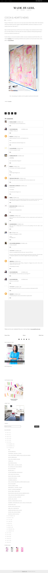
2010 (8, 534)
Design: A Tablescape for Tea (15, 500)
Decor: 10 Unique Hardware (14, 489)
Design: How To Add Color (14, 506)
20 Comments (9, 20)
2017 (8, 432)
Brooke (11, 166)
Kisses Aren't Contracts (15, 185)
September (10, 515)
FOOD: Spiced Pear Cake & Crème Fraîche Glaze (18, 481)
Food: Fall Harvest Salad (14, 459)
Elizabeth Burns (13, 224)
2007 (8, 540)
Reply (10, 125)
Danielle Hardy (13, 121)
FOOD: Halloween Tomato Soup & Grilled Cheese (19, 455)
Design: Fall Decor (12, 498)
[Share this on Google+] (12, 113)
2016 (8, 434)
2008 (8, 538)
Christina (12, 261)
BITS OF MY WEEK (12, 483)
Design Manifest (12, 451)
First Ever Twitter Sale (13, 474)
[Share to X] (9, 113)
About (6, 1)
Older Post (41, 335)
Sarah (11, 197)
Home (2, 1)
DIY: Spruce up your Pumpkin (15, 466)
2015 (8, 436)
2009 (8, 536)
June (9, 521)
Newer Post (7, 335)
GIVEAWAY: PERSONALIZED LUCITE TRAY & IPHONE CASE (20, 502)
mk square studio (13, 206)
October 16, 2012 (18, 250)
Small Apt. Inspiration (13, 508)
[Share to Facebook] (6, 113)
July (9, 519)
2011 (8, 532)
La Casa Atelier (13, 148)
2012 (8, 442)
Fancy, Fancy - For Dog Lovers (15, 464)
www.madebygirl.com (35, 329)
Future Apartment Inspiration (15, 472)
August (10, 517)
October (10, 447)
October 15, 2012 (20, 121)
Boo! (9, 449)
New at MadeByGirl (12, 457)
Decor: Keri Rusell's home (14, 476)
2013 (8, 440)
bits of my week (12, 468)
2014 (8, 438)
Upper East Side (12, 504)
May (9, 523)
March (9, 527)
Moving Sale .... (11, 470)
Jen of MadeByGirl (14, 129)
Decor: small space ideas (14, 491)
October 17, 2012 (18, 286)
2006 (8, 542)
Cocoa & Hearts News (13, 485)
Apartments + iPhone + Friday (15, 487)
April (9, 525)
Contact (10, 1)
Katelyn (11, 136)
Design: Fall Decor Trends (14, 512)
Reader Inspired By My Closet (15, 510)
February (10, 529)
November (10, 445)
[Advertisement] (14, 561)
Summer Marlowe (13, 155)
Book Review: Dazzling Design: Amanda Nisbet (18, 493)
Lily (10, 232)
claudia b (12, 215)
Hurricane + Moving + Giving (14, 453)
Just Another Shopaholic (15, 243)
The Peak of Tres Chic (14, 178)
